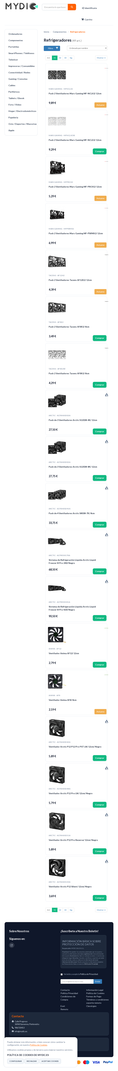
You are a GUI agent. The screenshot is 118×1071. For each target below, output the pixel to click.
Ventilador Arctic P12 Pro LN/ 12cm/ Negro (70, 793)
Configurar (16, 1061)
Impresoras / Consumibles (21, 66)
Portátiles (13, 46)
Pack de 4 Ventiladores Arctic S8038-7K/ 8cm (72, 513)
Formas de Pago (93, 996)
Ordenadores (15, 34)
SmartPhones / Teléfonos (21, 53)
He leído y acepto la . (81, 974)
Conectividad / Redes (19, 72)
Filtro (50, 48)
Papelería (13, 117)
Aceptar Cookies (50, 1061)
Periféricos (14, 91)
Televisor (13, 59)
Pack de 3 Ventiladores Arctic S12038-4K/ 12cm (73, 420)
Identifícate (90, 8)
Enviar (97, 981)
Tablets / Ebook (16, 98)
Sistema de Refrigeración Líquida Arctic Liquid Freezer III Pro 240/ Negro (72, 561)
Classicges (91, 1006)
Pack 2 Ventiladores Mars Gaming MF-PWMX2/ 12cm (76, 233)
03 (65, 58)
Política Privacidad (69, 993)
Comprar (99, 151)
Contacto (65, 990)
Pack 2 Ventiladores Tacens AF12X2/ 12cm (70, 280)
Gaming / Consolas (18, 79)
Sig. (71, 58)
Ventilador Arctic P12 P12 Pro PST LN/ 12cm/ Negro (75, 746)
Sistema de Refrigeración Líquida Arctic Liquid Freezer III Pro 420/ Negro (72, 608)
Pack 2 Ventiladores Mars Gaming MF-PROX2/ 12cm (75, 186)
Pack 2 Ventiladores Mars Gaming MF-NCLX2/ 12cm (75, 93)
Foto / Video (14, 104)
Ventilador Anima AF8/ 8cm (63, 700)
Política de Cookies (38, 1045)
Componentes (15, 40)
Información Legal (94, 990)
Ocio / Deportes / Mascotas (22, 124)
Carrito (88, 19)
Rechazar (32, 1061)
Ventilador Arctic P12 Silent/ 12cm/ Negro (70, 886)
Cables (11, 85)
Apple (11, 130)
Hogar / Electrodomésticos (22, 111)
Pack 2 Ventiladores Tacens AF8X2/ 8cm (69, 326)
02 (60, 58)
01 (55, 58)
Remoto (64, 1009)
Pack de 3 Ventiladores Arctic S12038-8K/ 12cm (73, 466)
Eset (63, 1006)
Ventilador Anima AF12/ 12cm (64, 653)
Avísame (100, 105)
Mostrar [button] (100, 58)
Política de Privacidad (91, 964)
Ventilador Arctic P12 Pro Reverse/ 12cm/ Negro (73, 840)
